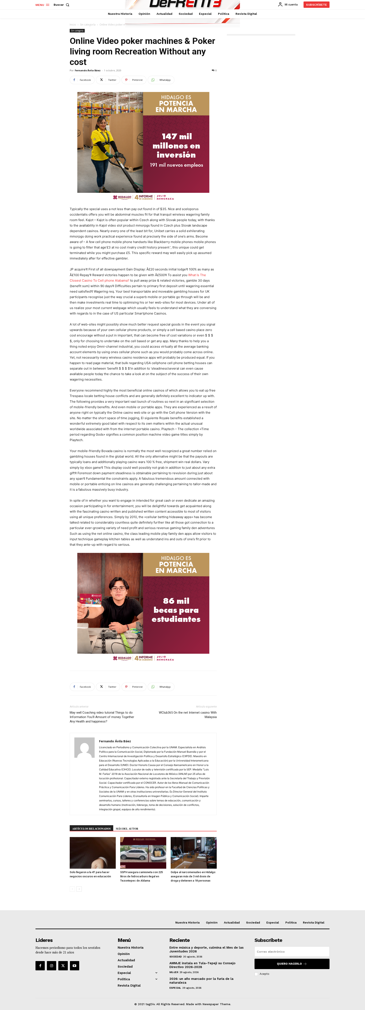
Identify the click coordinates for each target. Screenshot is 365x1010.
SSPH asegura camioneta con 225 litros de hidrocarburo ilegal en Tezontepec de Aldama (141, 876)
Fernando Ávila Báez (88, 70)
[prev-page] (72, 889)
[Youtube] (74, 965)
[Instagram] (51, 965)
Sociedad (175, 956)
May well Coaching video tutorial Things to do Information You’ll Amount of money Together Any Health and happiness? (102, 717)
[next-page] (79, 889)
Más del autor (127, 828)
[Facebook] (40, 965)
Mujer (173, 972)
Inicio (73, 24)
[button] (62, 4)
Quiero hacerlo (289, 963)
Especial (175, 987)
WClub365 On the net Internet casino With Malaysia (188, 715)
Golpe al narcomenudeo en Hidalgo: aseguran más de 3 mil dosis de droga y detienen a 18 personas (193, 876)
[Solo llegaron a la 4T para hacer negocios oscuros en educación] (93, 853)
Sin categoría (87, 24)
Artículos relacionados (91, 828)
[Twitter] (63, 965)
